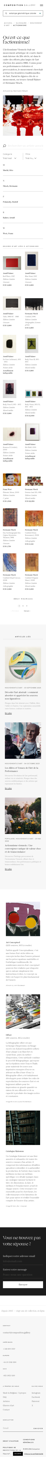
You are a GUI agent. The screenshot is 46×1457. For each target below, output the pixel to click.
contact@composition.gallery (16, 1332)
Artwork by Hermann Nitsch (15, 91)
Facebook (36, 1397)
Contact (6, 1409)
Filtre (28, 154)
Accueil (8, 23)
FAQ (4, 1397)
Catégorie (7, 154)
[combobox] (23, 13)
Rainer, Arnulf (9, 217)
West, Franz (8, 233)
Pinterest (35, 1401)
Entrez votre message (15, 1269)
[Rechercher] (40, 13)
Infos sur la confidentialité (33, 1454)
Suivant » (27, 611)
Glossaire (21, 23)
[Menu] (41, 5)
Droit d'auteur (11, 1441)
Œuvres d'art (8, 1405)
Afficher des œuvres (23, 599)
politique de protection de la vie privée (12, 1450)
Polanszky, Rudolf (10, 202)
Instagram (36, 1393)
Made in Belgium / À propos (14, 1393)
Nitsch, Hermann (10, 186)
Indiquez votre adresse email (19, 1256)
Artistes (6, 1401)
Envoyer (23, 1284)
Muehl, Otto (8, 170)
